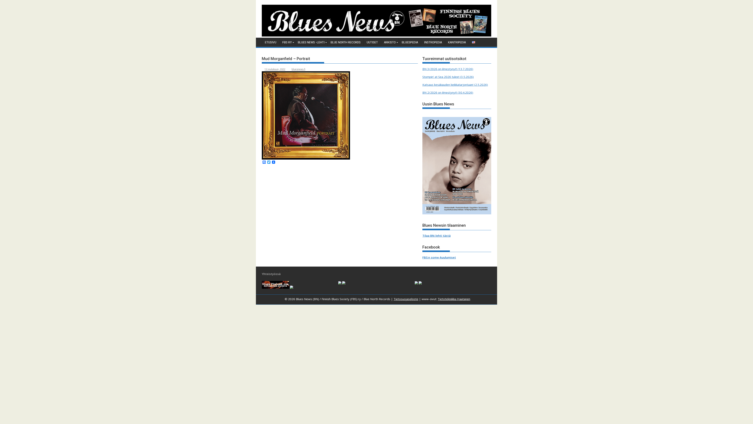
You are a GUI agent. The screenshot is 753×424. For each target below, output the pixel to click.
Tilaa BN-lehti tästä (436, 236)
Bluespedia (410, 42)
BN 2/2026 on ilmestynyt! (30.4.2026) (447, 92)
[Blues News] (376, 35)
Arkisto (390, 42)
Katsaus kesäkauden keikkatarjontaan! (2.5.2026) (455, 85)
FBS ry (287, 42)
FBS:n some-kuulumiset (439, 257)
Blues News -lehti (311, 42)
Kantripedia (457, 42)
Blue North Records (346, 42)
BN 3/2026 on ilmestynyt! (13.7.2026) (447, 69)
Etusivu (270, 42)
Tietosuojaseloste (406, 299)
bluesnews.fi (298, 69)
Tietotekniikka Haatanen (454, 299)
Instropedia (433, 42)
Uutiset (372, 42)
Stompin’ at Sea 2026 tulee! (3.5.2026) (448, 77)
